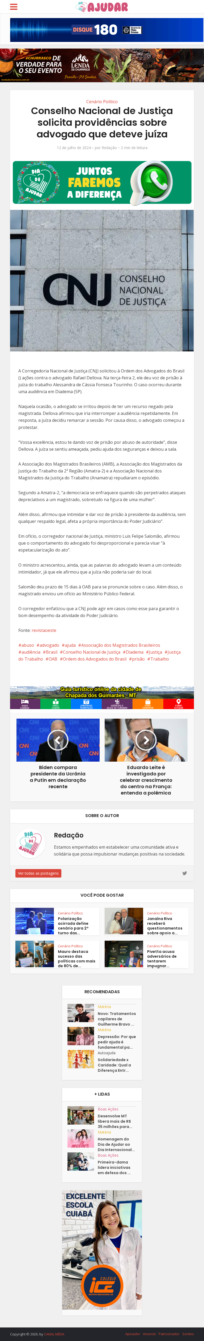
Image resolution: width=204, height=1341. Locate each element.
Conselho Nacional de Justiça (91, 652)
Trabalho (159, 659)
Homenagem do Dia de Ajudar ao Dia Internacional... (116, 1144)
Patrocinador (169, 1333)
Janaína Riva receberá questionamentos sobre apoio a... (164, 926)
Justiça (155, 652)
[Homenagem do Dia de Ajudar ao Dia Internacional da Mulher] (82, 1138)
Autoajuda (107, 1052)
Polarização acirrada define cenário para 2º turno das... (73, 926)
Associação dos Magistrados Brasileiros (120, 645)
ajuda (70, 645)
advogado (49, 645)
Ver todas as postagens (38, 873)
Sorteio (188, 1333)
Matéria (104, 1006)
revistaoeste (44, 630)
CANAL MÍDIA (54, 1334)
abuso (28, 645)
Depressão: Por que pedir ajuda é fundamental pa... (117, 1042)
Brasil (51, 652)
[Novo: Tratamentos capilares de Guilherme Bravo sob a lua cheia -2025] (82, 1013)
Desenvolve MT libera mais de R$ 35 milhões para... (115, 1121)
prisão (138, 659)
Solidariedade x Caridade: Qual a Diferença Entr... (114, 1065)
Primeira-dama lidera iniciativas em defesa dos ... (114, 1167)
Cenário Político (102, 102)
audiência (31, 652)
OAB (53, 659)
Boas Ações (108, 1109)
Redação (109, 147)
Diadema (134, 652)
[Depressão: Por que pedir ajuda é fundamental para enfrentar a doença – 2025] (82, 1036)
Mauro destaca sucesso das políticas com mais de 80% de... (76, 959)
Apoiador (132, 1333)
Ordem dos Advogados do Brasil (94, 659)
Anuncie (149, 1333)
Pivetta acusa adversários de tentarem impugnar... (162, 959)
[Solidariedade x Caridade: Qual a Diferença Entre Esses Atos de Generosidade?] (82, 1059)
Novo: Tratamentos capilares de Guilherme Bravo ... (117, 1019)
